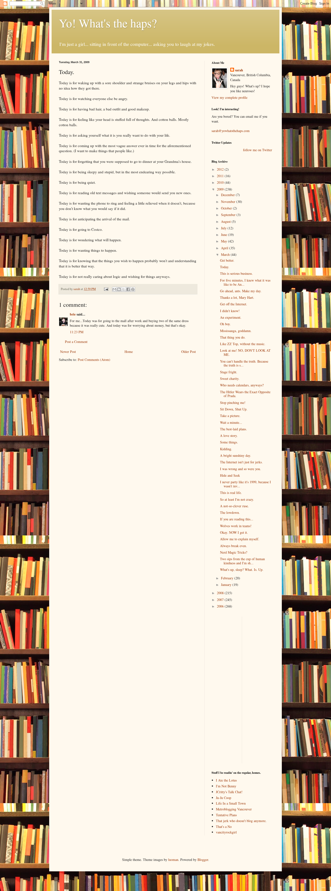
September (228, 214)
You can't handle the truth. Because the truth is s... (244, 363)
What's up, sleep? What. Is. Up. (241, 569)
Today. (224, 267)
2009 (221, 189)
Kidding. (226, 449)
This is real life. (231, 492)
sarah (77, 289)
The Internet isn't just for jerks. (241, 462)
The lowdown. (230, 512)
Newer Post (68, 351)
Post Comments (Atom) (94, 359)
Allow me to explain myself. (239, 539)
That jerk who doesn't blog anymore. (241, 820)
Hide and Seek (230, 475)
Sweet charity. (229, 378)
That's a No (224, 826)
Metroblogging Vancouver (234, 809)
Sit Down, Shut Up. (233, 409)
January (226, 584)
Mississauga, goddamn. (236, 330)
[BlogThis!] (119, 289)
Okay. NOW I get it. (234, 532)
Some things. (229, 442)
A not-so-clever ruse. (234, 506)
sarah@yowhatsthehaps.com (231, 130)
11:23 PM (76, 332)
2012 (221, 169)
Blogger (202, 859)
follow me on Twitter (257, 150)
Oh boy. (225, 324)
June (224, 234)
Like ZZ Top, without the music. (242, 343)
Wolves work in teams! (236, 526)
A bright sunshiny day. (235, 455)
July (224, 228)
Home (129, 351)
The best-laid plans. (233, 429)
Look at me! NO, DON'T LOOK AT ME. (245, 352)
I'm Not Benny (226, 786)
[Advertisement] (226, 689)
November (228, 201)
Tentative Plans (226, 815)
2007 (221, 599)
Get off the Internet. (233, 304)
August (226, 221)
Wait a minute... (231, 422)
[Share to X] (123, 289)
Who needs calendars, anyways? (242, 385)
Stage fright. (228, 372)
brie (73, 314)
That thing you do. (232, 337)
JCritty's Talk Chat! (229, 792)
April (225, 248)
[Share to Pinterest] (132, 289)
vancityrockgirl (226, 832)
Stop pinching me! (232, 402)
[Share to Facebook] (128, 289)
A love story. (229, 435)
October (227, 208)
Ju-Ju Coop (223, 797)
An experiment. (230, 317)
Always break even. (233, 545)
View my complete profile (229, 97)
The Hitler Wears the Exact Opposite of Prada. (245, 394)
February (227, 578)
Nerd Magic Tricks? (233, 552)
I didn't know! (230, 310)
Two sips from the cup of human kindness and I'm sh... (242, 561)
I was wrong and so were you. (240, 468)
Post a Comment (76, 341)
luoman (173, 859)
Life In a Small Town (231, 803)
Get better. (227, 260)
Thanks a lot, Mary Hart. (237, 297)
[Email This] (114, 289)
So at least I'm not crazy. (237, 499)
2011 (221, 176)
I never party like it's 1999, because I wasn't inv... (245, 484)
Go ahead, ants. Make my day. (240, 291)
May (224, 241)
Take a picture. (230, 415)
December (228, 194)
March (226, 254)
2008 (221, 593)
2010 (221, 182)
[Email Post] (105, 289)
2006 (221, 606)
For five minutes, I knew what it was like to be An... (245, 282)
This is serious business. (236, 273)
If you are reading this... (236, 519)
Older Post (188, 351)
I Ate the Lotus (226, 780)
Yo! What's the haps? (108, 23)
